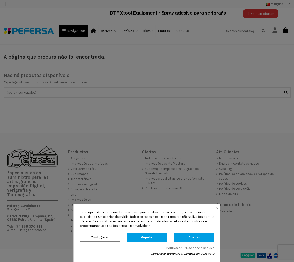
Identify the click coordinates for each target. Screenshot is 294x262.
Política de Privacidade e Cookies (190, 248)
